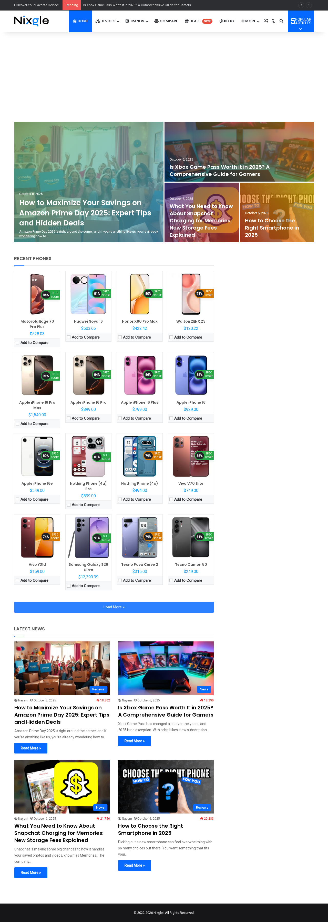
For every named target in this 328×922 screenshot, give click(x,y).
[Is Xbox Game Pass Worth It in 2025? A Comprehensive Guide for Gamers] (239, 152)
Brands (136, 21)
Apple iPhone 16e (37, 483)
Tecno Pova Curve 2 (139, 564)
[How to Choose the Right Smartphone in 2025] (277, 212)
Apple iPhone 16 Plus (139, 402)
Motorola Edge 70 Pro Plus (37, 324)
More (250, 21)
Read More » (31, 748)
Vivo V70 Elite (190, 483)
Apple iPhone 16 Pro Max (37, 405)
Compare (168, 21)
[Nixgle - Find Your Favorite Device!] (31, 21)
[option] (164, 182)
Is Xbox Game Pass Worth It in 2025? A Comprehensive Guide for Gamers (220, 170)
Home (82, 21)
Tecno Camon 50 (191, 564)
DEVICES (108, 21)
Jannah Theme (70, 917)
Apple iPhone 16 (191, 402)
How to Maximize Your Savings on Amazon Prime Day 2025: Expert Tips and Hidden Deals (85, 213)
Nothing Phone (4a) (139, 483)
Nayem (23, 700)
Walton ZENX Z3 (191, 321)
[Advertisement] (164, 76)
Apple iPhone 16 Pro (88, 402)
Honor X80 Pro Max (140, 321)
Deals (200, 21)
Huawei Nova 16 (88, 321)
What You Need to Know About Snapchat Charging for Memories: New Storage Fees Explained (201, 221)
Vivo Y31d (37, 564)
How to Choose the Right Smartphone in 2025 (272, 228)
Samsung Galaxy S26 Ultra (88, 567)
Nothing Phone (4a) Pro (88, 486)
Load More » (114, 607)
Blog (228, 21)
